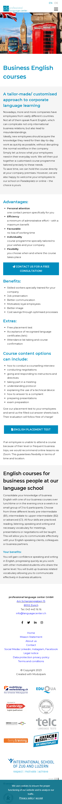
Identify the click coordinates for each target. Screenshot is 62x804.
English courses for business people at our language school (30, 481)
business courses (41, 499)
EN (50, 2)
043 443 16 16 (33, 609)
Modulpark (39, 674)
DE (56, 2)
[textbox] (31, 281)
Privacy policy (26, 798)
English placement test (32, 429)
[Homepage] (25, 9)
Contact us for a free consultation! (32, 268)
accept (39, 798)
